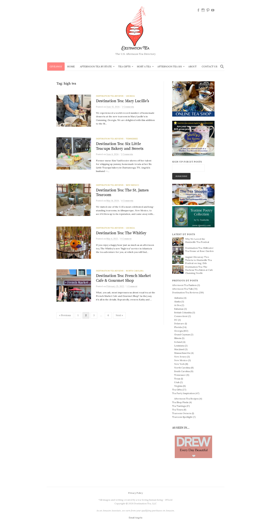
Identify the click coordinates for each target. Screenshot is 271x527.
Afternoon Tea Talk (182, 288)
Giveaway (56, 66)
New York (179, 364)
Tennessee (132, 138)
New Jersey (180, 356)
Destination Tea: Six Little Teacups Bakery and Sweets (119, 146)
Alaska (177, 301)
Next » (119, 315)
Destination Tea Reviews (109, 96)
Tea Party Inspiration (183, 393)
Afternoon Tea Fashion (184, 285)
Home (71, 66)
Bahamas (178, 308)
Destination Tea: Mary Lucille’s (122, 101)
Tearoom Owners (181, 413)
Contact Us (209, 66)
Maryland (179, 349)
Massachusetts (182, 353)
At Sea (177, 305)
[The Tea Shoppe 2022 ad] (193, 194)
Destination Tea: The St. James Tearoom (122, 192)
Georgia (130, 96)
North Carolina (134, 270)
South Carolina (182, 371)
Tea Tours (177, 409)
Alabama (178, 297)
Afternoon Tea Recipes (186, 398)
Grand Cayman (182, 334)
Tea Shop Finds (180, 402)
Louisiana (179, 345)
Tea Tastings (179, 406)
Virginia (178, 386)
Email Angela (135, 517)
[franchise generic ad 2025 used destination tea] (193, 138)
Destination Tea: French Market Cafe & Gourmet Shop (123, 278)
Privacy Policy (135, 492)
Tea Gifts (177, 389)
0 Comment (126, 238)
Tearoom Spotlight (182, 417)
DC (175, 319)
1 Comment (132, 286)
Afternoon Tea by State (96, 66)
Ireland (178, 342)
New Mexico (132, 185)
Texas (177, 378)
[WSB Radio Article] (193, 442)
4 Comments (127, 200)
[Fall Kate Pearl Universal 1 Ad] (193, 98)
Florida (178, 327)
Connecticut (181, 316)
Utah (176, 382)
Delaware (179, 323)
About (192, 66)
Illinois (177, 338)
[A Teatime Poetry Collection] (193, 216)
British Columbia (183, 312)
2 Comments (128, 106)
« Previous (65, 315)
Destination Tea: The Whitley (121, 233)
